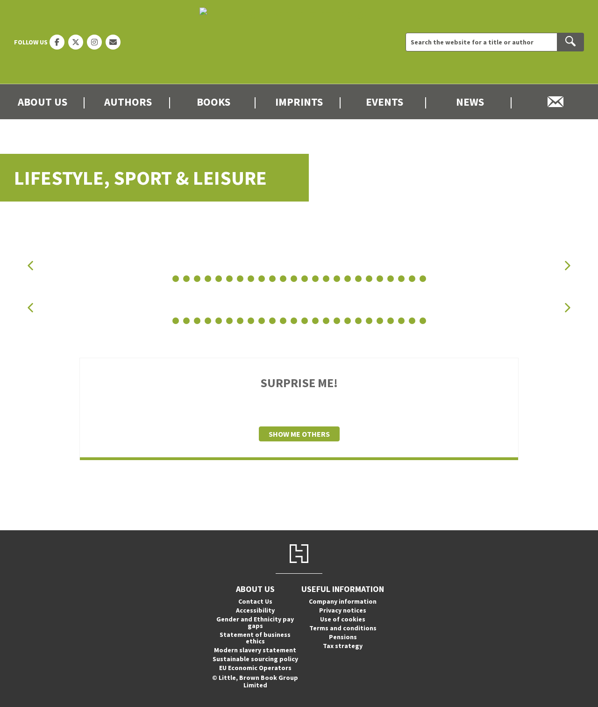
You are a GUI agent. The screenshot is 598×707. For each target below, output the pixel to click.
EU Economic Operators (255, 668)
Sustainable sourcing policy (255, 659)
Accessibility (255, 610)
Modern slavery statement (255, 650)
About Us (42, 101)
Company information (343, 601)
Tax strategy (343, 646)
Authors (128, 101)
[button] (30, 265)
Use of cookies (342, 619)
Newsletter (555, 101)
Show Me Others (299, 434)
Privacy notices (342, 610)
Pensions (343, 637)
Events (384, 101)
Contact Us (255, 601)
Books (213, 101)
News (470, 101)
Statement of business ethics (255, 637)
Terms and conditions (343, 628)
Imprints (299, 101)
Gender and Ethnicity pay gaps (255, 622)
